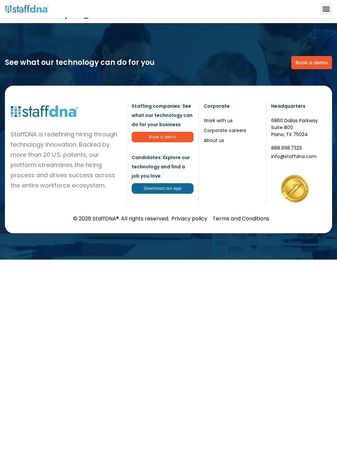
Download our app (162, 188)
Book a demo (162, 137)
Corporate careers (225, 130)
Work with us (218, 120)
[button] (326, 9)
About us (214, 140)
